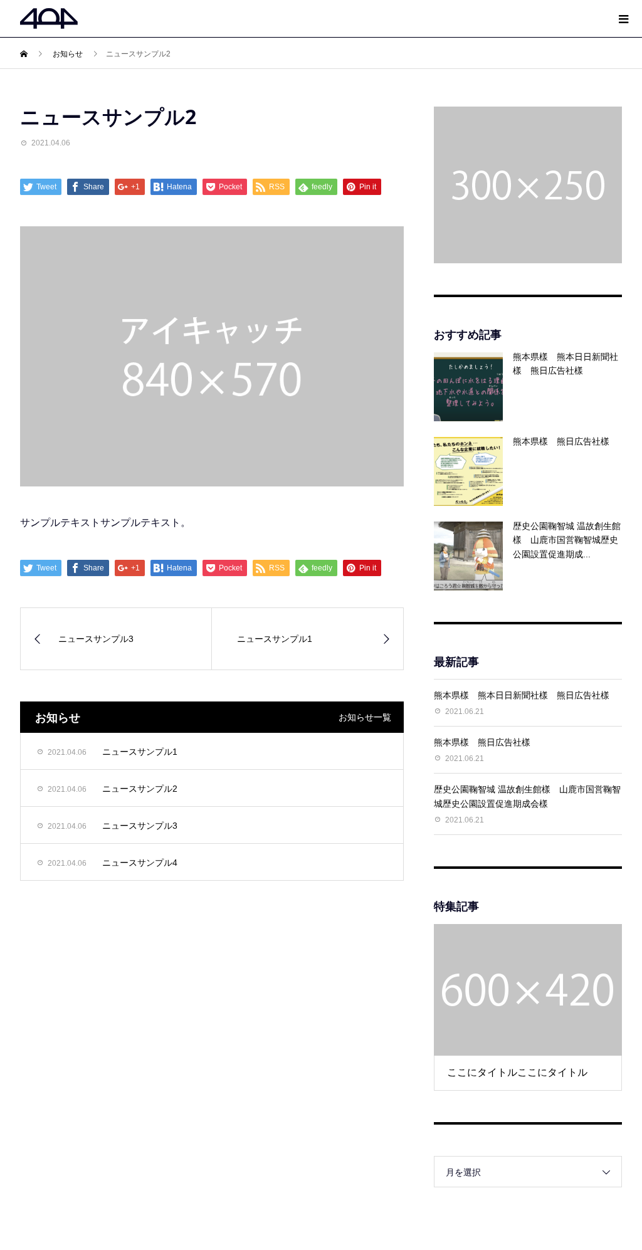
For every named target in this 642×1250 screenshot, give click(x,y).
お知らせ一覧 (365, 717)
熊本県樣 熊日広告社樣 (561, 441)
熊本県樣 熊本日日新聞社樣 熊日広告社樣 (526, 695)
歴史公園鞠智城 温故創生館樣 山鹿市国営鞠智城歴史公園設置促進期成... (567, 540)
